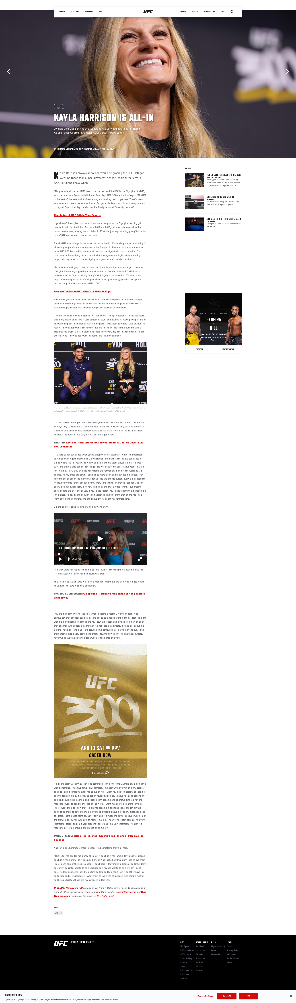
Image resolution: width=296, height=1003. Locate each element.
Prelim (87, 892)
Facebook (200, 946)
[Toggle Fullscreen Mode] (140, 559)
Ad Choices (231, 954)
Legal (229, 942)
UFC (182, 942)
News (101, 11)
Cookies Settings (205, 996)
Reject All (227, 996)
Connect (182, 11)
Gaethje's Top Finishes (112, 836)
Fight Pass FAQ (218, 946)
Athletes (89, 11)
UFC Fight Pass (105, 896)
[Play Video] (100, 539)
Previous (9, 71)
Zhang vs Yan (126, 594)
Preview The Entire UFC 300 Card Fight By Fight (82, 291)
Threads (199, 954)
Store (182, 966)
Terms (229, 946)
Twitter (199, 970)
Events (62, 11)
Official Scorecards (126, 892)
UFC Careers (185, 954)
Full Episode (89, 594)
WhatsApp (200, 958)
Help (213, 942)
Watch (195, 11)
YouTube (199, 962)
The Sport (184, 946)
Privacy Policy (233, 950)
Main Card (100, 892)
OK (248, 996)
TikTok (199, 966)
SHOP (224, 11)
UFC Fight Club (186, 970)
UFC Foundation (187, 950)
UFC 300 (58, 913)
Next (286, 71)
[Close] (291, 996)
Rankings (75, 11)
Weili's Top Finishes (85, 836)
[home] (148, 11)
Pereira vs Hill (107, 594)
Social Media (202, 942)
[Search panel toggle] (232, 11)
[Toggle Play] (61, 559)
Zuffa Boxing (210, 11)
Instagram (200, 950)
